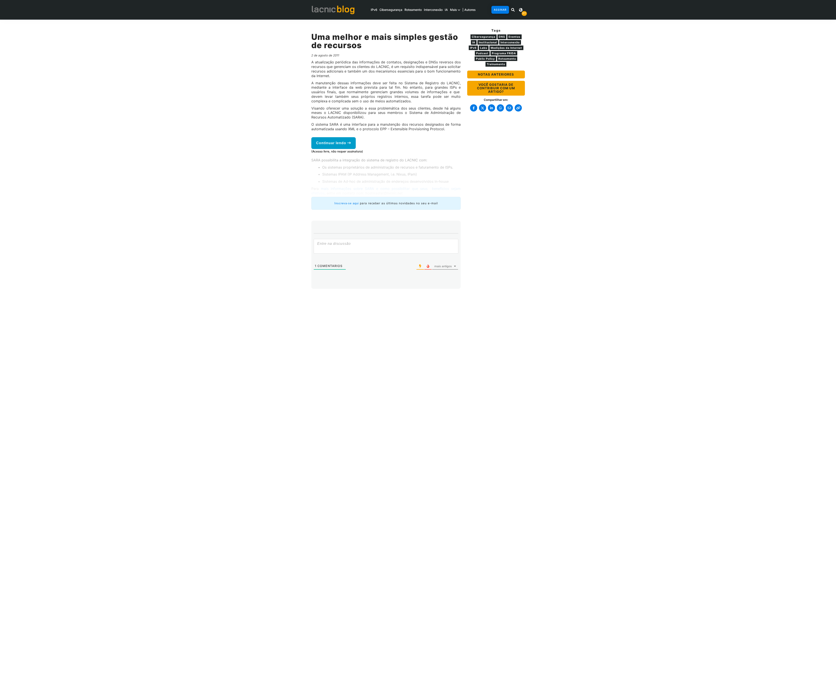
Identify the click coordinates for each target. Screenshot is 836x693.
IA (446, 10)
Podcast (482, 53)
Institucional (488, 42)
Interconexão (433, 10)
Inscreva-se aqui (346, 203)
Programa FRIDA (504, 53)
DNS (502, 36)
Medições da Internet (506, 47)
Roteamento (413, 10)
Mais (454, 10)
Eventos (514, 36)
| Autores (469, 10)
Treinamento (496, 64)
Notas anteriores (496, 74)
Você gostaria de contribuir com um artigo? (496, 88)
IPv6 (374, 10)
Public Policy (485, 58)
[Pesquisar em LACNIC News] (513, 10)
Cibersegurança (390, 10)
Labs (483, 47)
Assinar (500, 9)
